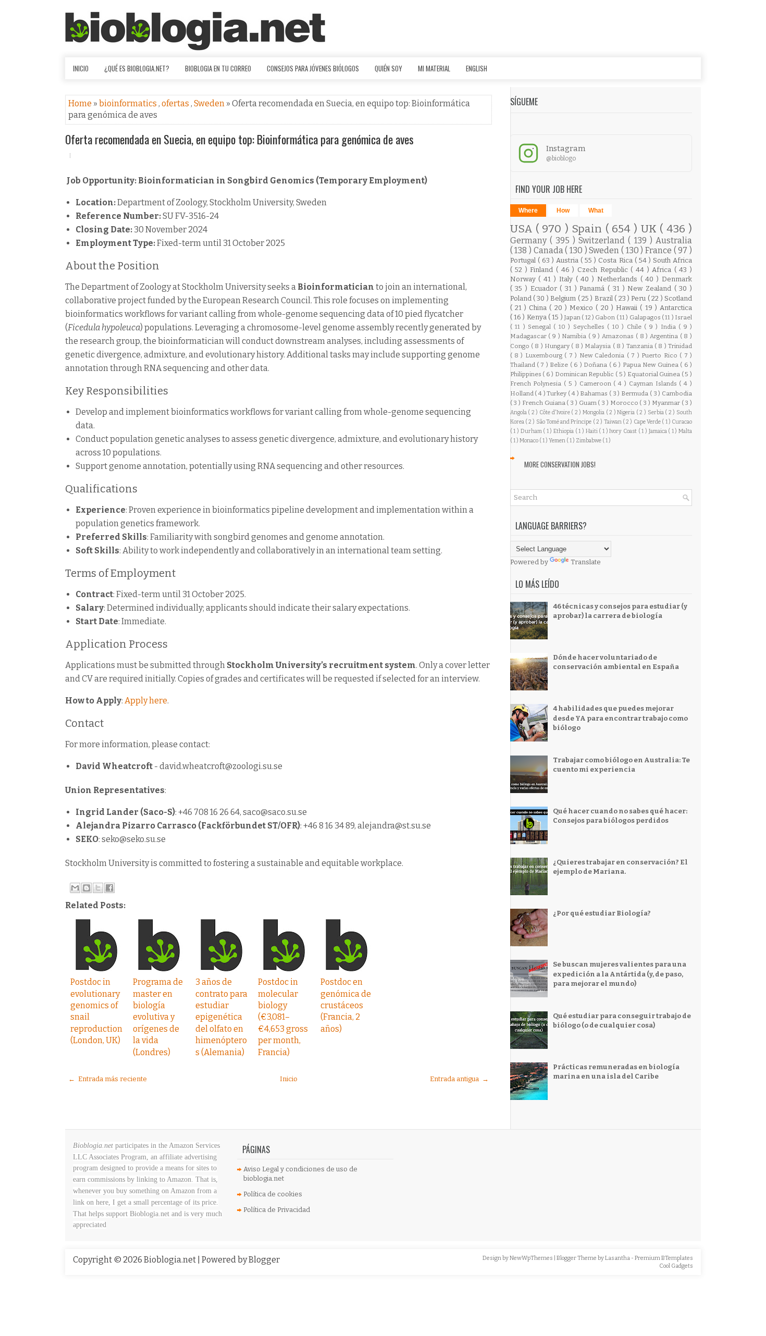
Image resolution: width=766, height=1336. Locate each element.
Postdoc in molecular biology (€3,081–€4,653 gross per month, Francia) (283, 1017)
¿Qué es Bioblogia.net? (136, 68)
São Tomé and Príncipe (564, 421)
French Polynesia (537, 383)
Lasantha (618, 1258)
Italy (567, 279)
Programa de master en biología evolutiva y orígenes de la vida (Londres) (158, 1017)
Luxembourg (544, 355)
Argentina (665, 336)
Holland (522, 393)
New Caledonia (603, 355)
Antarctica (676, 308)
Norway (524, 279)
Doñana (596, 364)
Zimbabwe (589, 440)
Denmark (677, 279)
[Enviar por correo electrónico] (75, 888)
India (669, 326)
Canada (549, 250)
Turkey (557, 393)
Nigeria (626, 412)
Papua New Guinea (651, 364)
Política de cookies (272, 1194)
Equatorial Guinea (654, 374)
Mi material (434, 68)
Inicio (81, 68)
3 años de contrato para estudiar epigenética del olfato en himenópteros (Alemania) (221, 1017)
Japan (573, 317)
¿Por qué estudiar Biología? (602, 913)
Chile (635, 326)
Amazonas (619, 336)
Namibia (575, 336)
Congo (520, 346)
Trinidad (680, 346)
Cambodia (677, 393)
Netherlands (618, 279)
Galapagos (645, 317)
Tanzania (640, 346)
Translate (586, 562)
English (476, 68)
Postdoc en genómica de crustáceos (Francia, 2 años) (345, 1005)
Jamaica (659, 431)
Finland (543, 270)
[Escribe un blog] (86, 888)
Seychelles (590, 326)
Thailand (523, 364)
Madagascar (529, 336)
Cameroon (596, 383)
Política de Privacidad (276, 1210)
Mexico (583, 308)
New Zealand (650, 288)
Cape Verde (648, 421)
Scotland (678, 298)
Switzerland (603, 240)
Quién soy (388, 68)
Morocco (625, 402)
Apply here (146, 701)
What (595, 210)
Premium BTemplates (664, 1258)
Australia (674, 240)
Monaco (529, 440)
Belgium (563, 298)
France (659, 250)
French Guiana (544, 402)
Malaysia (598, 346)
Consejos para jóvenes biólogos (313, 68)
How (563, 210)
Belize (560, 364)
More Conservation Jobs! (560, 464)
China (539, 308)
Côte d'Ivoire (555, 412)
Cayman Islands (654, 383)
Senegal (540, 326)
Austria (568, 260)
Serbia (656, 412)
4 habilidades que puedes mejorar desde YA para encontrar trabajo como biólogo (620, 717)
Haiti (592, 431)
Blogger (264, 1260)
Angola (519, 412)
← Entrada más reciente (107, 1079)
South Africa (672, 260)
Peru (639, 298)
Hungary (558, 346)
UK (650, 229)
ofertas (176, 103)
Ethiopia (564, 431)
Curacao (682, 421)
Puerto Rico (660, 355)
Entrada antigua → (459, 1079)
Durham (532, 431)
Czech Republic (604, 270)
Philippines (526, 374)
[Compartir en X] (98, 888)
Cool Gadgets (676, 1266)
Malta (685, 431)
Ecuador (545, 288)
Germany (530, 240)
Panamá (593, 288)
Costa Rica (616, 260)
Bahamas (594, 393)
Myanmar (667, 402)
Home (80, 103)
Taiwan (613, 421)
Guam (588, 402)
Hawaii (628, 308)
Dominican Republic (585, 374)
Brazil (604, 298)
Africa (663, 270)
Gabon (605, 317)
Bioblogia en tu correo (218, 68)
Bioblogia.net (170, 1260)
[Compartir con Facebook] (109, 888)
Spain (588, 229)
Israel (683, 317)
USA (523, 229)
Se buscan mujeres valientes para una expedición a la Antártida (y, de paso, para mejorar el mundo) (619, 973)
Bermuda (635, 393)
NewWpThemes (532, 1258)
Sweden (210, 103)
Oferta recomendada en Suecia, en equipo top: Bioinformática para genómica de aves (239, 139)
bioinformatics (128, 103)
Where (528, 210)
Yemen (557, 440)
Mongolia (594, 412)
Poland (521, 298)
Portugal (524, 260)
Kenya (537, 317)
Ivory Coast (623, 431)
